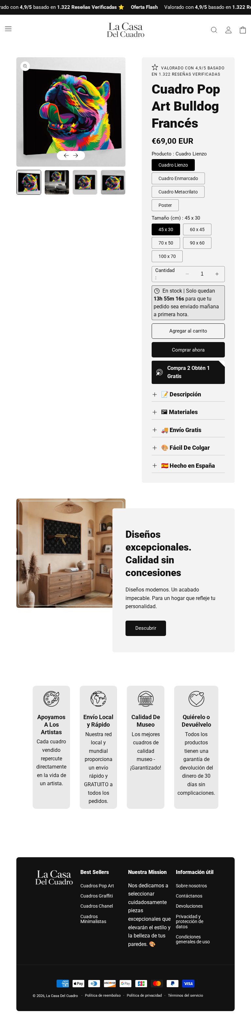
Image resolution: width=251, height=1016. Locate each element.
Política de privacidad (144, 995)
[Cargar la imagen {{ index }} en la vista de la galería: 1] (29, 182)
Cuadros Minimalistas (93, 919)
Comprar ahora (188, 350)
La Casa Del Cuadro (62, 996)
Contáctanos (189, 895)
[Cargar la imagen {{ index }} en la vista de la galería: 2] (57, 182)
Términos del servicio (185, 995)
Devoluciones (189, 906)
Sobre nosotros (191, 885)
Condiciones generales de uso (193, 939)
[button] (8, 29)
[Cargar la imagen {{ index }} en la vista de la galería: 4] (113, 182)
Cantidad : (165, 274)
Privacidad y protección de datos (189, 921)
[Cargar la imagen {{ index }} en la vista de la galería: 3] (85, 182)
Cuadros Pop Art (97, 885)
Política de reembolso (103, 995)
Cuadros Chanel (96, 906)
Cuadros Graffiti (96, 895)
